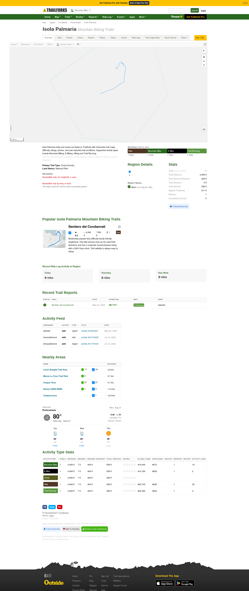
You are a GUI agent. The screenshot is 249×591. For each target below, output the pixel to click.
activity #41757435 (89, 343)
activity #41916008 (89, 337)
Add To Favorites (72, 529)
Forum (120, 585)
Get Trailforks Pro (195, 16)
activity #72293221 (89, 330)
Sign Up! (105, 576)
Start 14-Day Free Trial (139, 3)
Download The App (167, 575)
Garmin (104, 585)
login (203, 10)
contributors (63, 512)
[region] (108, 92)
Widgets (93, 585)
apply (51, 515)
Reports (93, 16)
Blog (91, 580)
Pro (91, 576)
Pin (59, 507)
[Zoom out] (204, 61)
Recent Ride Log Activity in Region (61, 266)
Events (120, 16)
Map (57, 16)
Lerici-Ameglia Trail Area (55, 369)
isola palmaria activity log (52, 523)
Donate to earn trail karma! (95, 529)
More (141, 16)
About (75, 576)
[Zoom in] (204, 57)
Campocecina (50, 395)
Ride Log (106, 16)
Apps (132, 16)
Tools (103, 580)
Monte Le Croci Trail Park (55, 376)
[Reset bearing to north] (204, 65)
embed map (69, 523)
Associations (121, 576)
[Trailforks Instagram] (49, 575)
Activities (132, 147)
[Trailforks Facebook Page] (46, 575)
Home (47, 16)
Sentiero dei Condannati (86, 226)
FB (45, 507)
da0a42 (161, 304)
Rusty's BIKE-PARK (52, 389)
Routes (79, 16)
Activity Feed (53, 318)
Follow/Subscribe (180, 206)
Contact (76, 585)
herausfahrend (50, 337)
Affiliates (117, 580)
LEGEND (11, 128)
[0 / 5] (129, 465)
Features (76, 580)
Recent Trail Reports (59, 293)
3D (203, 129)
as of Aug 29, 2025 (144, 187)
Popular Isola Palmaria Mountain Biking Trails (81, 219)
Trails (67, 16)
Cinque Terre (49, 382)
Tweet (52, 507)
